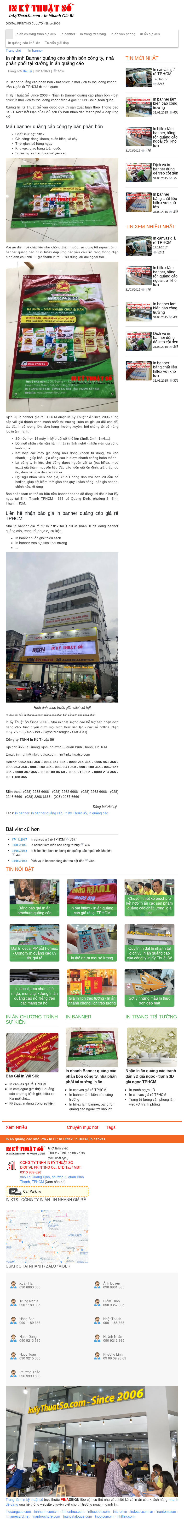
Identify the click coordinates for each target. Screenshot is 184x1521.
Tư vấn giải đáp (57, 43)
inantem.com (166, 1511)
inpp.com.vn (104, 1516)
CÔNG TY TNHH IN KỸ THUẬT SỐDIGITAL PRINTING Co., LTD (46, 1165)
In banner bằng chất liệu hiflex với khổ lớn (165, 200)
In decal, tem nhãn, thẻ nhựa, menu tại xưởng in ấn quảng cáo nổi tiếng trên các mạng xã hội (34, 996)
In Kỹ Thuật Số (75, 813)
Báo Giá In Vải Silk (22, 1076)
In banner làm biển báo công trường (55, 844)
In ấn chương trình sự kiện (36, 34)
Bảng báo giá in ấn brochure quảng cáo (34, 910)
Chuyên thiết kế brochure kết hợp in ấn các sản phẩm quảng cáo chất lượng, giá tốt (149, 905)
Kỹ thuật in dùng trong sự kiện (32, 1103)
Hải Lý (28, 71)
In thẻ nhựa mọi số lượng (92, 958)
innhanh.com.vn (46, 1511)
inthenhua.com (73, 1511)
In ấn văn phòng (123, 34)
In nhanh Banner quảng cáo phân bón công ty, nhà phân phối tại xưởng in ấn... (91, 1076)
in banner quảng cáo (47, 813)
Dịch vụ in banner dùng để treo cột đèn (57, 860)
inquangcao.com (18, 1511)
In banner (68, 34)
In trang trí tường (93, 34)
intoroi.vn (120, 1511)
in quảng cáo (98, 813)
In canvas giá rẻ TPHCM (48, 839)
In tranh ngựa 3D (142, 1089)
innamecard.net (17, 1516)
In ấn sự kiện (150, 34)
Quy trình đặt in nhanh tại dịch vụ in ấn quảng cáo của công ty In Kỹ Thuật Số (149, 953)
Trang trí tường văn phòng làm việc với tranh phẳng (152, 1101)
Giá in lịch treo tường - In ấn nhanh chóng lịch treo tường (92, 1000)
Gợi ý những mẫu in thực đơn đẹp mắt (149, 1000)
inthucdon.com (98, 1511)
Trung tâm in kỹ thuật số (24, 1499)
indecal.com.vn (141, 1511)
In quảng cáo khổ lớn (24, 43)
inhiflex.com (126, 1516)
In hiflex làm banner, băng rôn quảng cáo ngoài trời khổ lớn (70, 850)
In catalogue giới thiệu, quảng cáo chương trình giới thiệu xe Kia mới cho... (31, 1093)
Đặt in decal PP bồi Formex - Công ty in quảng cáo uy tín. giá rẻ (34, 953)
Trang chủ (13, 50)
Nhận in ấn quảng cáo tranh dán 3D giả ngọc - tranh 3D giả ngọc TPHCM (151, 1076)
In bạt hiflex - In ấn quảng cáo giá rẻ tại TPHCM (92, 910)
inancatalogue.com (77, 1516)
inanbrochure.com (46, 1516)
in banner (22, 813)
